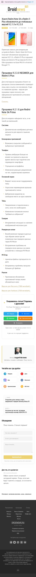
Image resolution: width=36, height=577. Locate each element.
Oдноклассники (25, 318)
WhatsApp (11, 318)
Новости (4, 28)
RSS (18, 533)
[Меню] (2, 2)
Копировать (19, 323)
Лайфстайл (28, 514)
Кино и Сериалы (18, 511)
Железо (9, 516)
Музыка (19, 516)
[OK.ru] (21, 542)
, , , (16, 494)
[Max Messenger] (18, 542)
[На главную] (18, 8)
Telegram (29, 2)
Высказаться (18, 457)
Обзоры (9, 514)
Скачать (5, 102)
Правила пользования (18, 531)
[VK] (25, 542)
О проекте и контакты (18, 528)
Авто (28, 511)
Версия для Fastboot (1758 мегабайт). (16, 291)
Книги (18, 519)
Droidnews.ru (18, 522)
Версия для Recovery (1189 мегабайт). (16, 286)
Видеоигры (19, 514)
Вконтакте (26, 314)
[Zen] (14, 542)
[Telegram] (11, 542)
